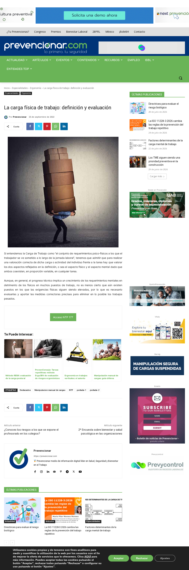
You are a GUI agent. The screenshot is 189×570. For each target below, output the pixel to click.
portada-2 (94, 390)
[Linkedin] (64, 126)
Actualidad (10, 521)
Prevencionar (19, 117)
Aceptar (118, 558)
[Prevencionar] (45, 47)
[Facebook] (30, 126)
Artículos (50, 521)
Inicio (7, 88)
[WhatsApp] (55, 126)
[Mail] (54, 471)
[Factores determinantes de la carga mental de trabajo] (103, 510)
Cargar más (156, 176)
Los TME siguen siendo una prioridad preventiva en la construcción (164, 161)
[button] (180, 78)
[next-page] (12, 542)
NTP (71, 390)
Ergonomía (35, 88)
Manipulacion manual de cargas (50, 390)
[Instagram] (41, 471)
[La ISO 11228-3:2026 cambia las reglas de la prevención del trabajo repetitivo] (63, 510)
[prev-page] (6, 542)
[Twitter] (38, 126)
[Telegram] (67, 471)
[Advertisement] (157, 250)
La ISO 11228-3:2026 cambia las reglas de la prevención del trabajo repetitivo (63, 530)
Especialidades (20, 88)
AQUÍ (87, 556)
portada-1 (81, 390)
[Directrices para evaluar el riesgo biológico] (22, 510)
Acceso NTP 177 (63, 317)
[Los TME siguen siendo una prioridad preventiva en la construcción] (138, 162)
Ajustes (165, 558)
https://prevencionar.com (45, 456)
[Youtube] (80, 471)
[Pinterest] (47, 126)
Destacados (25, 390)
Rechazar (142, 558)
